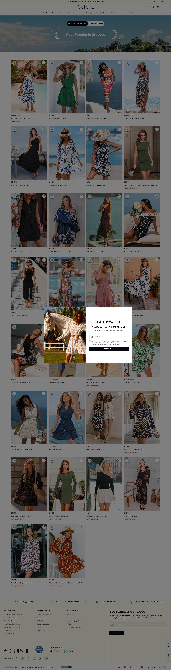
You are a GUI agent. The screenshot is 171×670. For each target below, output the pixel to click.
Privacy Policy (103, 344)
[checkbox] (90, 341)
